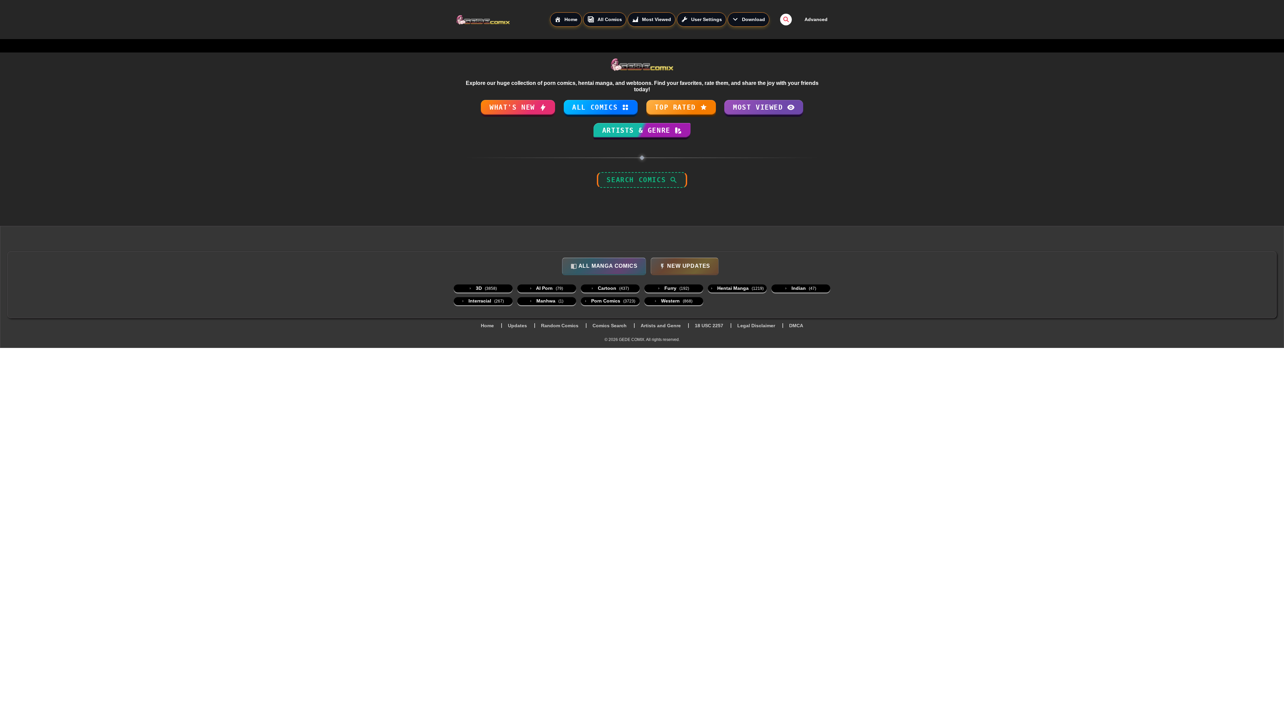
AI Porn (549, 288)
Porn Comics (612, 301)
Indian (803, 288)
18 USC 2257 (709, 325)
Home (487, 325)
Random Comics (559, 325)
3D (485, 288)
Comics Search (610, 325)
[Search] (786, 19)
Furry (676, 288)
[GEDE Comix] (502, 20)
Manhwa (549, 301)
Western (676, 301)
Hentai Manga (740, 288)
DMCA (796, 325)
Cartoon (613, 288)
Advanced (816, 19)
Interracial (485, 301)
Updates (517, 325)
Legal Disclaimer (756, 325)
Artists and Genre (661, 325)
